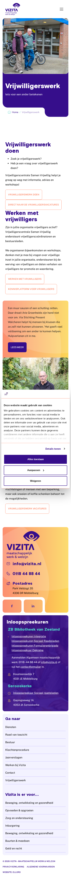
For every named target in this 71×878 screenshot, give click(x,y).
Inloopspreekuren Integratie (29, 636)
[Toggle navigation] (61, 9)
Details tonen (53, 448)
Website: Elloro (12, 872)
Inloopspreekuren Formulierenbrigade (35, 645)
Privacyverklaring (13, 867)
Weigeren (35, 480)
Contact (10, 772)
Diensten (10, 727)
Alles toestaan (35, 459)
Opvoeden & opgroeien (19, 810)
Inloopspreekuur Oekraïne (27, 650)
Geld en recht (13, 848)
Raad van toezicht (16, 734)
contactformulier (30, 666)
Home (15, 112)
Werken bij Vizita (15, 765)
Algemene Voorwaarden (41, 867)
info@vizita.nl (49, 662)
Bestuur (10, 742)
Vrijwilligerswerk (15, 780)
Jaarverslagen (13, 757)
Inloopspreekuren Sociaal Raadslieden (35, 641)
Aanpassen (33, 470)
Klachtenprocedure (17, 749)
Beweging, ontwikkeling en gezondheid (29, 802)
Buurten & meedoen (17, 840)
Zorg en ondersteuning (19, 818)
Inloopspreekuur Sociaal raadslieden (35, 693)
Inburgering (12, 825)
